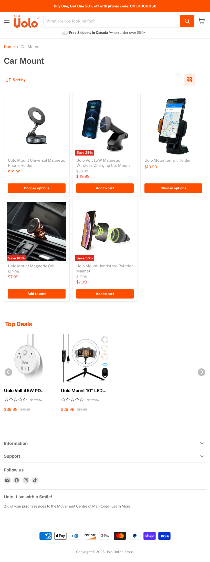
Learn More (120, 506)
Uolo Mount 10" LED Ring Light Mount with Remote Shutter (84, 391)
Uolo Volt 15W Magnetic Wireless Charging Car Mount (103, 163)
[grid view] (189, 79)
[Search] (187, 21)
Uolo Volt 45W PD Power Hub (22, 391)
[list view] (200, 79)
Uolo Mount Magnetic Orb (31, 266)
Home (9, 47)
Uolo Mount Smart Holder (167, 160)
